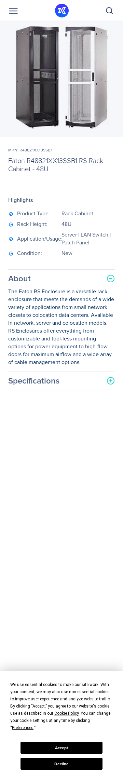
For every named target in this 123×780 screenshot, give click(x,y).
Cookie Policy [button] (66, 713)
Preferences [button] (22, 727)
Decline (61, 764)
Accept (61, 748)
